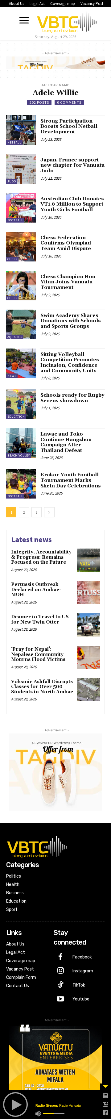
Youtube (80, 999)
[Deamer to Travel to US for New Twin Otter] (88, 625)
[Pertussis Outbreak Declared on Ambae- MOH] (88, 592)
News (11, 376)
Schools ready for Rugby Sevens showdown (72, 398)
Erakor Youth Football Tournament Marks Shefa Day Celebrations (70, 480)
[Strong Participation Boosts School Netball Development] (21, 130)
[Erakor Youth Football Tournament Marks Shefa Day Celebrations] (21, 484)
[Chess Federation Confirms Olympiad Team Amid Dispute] (21, 246)
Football (15, 220)
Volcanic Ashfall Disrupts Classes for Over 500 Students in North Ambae (42, 687)
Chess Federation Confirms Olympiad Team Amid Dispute (65, 243)
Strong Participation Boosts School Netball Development (68, 126)
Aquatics (14, 337)
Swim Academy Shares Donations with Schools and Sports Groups (70, 320)
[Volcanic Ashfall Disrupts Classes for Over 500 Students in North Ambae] (88, 689)
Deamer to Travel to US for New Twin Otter (40, 619)
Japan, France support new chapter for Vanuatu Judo (72, 165)
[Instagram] (61, 971)
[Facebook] (61, 957)
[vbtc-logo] (67, 21)
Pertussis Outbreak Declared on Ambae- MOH (36, 590)
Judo (11, 181)
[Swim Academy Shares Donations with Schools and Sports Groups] (21, 324)
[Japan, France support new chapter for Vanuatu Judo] (21, 169)
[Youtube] (61, 999)
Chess (12, 259)
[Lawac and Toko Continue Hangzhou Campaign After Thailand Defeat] (21, 443)
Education (16, 417)
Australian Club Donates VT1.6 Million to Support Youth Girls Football (72, 204)
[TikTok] (61, 985)
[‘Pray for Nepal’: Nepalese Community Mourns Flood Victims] (88, 657)
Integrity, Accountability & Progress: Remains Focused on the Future (41, 557)
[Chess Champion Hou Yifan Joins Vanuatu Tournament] (21, 285)
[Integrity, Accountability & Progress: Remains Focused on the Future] (88, 560)
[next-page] (49, 512)
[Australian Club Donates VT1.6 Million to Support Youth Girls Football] (21, 208)
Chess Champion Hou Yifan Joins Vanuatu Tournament (68, 281)
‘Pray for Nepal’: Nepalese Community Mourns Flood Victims (38, 654)
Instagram (82, 971)
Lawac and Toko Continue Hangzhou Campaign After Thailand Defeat (66, 442)
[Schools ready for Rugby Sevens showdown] (21, 404)
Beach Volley (18, 455)
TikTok (78, 985)
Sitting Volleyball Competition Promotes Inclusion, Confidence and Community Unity (69, 362)
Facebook (82, 957)
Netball (14, 142)
